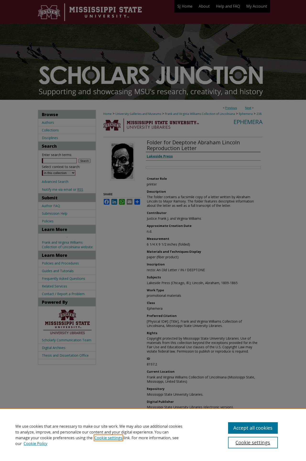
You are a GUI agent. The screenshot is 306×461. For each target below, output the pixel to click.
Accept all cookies (253, 428)
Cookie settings (108, 437)
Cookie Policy (35, 443)
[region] (153, 434)
